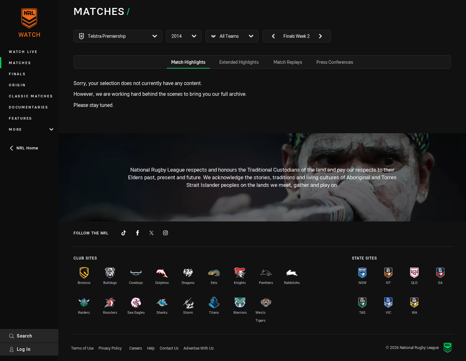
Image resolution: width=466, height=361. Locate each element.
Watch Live (23, 51)
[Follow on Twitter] (151, 233)
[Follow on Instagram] (165, 233)
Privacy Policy (110, 348)
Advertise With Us (199, 348)
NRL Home (27, 148)
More (15, 129)
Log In (24, 349)
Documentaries (29, 107)
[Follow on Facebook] (137, 233)
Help (151, 348)
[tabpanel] (262, 94)
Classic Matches (31, 96)
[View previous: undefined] (270, 36)
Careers (135, 348)
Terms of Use (82, 348)
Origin (17, 84)
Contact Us (169, 348)
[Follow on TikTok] (123, 233)
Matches (20, 62)
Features (20, 118)
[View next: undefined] (323, 36)
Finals (17, 73)
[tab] (188, 62)
